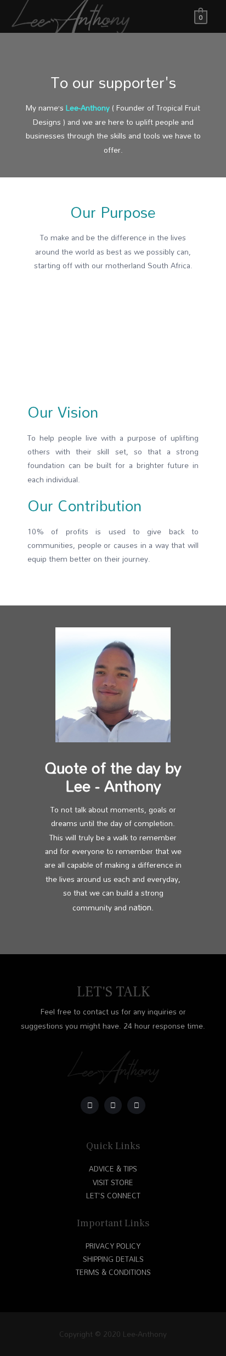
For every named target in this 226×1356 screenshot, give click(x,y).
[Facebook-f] (136, 1106)
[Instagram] (90, 1106)
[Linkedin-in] (113, 1106)
